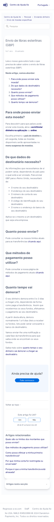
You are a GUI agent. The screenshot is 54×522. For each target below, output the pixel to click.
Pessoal (27, 17)
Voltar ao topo (13, 404)
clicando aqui (34, 241)
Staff (27, 508)
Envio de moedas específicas (19, 20)
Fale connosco (27, 380)
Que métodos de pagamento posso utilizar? (27, 447)
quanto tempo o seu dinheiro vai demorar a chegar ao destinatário (24, 351)
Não (34, 420)
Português (43, 5)
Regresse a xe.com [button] (12, 508)
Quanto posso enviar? (22, 92)
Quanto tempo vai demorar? (25, 102)
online (34, 130)
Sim (19, 420)
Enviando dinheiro (42, 17)
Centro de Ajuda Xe (12, 17)
